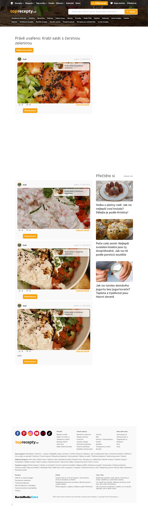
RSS (97, 437)
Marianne (120, 442)
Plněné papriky (33, 465)
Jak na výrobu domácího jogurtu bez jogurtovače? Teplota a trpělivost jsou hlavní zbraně (113, 291)
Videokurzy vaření (63, 439)
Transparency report (103, 447)
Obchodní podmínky (84, 444)
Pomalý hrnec (77, 459)
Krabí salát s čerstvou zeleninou (74, 67)
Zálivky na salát (84, 456)
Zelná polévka (73, 456)
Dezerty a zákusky (82, 454)
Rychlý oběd (118, 467)
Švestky (78, 18)
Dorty (90, 462)
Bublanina (128, 467)
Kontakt (98, 449)
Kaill (24, 59)
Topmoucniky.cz (122, 437)
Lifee (118, 447)
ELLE (118, 444)
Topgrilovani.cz (122, 439)
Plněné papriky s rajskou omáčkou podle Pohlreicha (74, 487)
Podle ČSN (88, 18)
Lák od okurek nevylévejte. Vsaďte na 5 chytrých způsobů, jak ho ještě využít (113, 487)
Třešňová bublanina (98, 456)
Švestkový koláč (21, 470)
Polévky (50, 18)
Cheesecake (107, 465)
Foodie (98, 442)
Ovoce (96, 462)
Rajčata (14, 22)
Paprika (97, 18)
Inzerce (98, 434)
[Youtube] (36, 433)
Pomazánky (30, 454)
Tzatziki (123, 456)
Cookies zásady (82, 442)
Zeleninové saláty (67, 462)
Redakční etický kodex (85, 449)
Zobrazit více (128, 176)
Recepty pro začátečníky (86, 22)
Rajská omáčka (82, 465)
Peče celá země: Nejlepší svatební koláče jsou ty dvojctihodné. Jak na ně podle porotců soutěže (112, 249)
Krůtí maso (32, 459)
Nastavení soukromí (84, 434)
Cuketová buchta (88, 467)
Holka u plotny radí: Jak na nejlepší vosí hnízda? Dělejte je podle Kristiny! (114, 208)
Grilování (105, 18)
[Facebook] (17, 433)
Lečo (97, 467)
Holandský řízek (46, 467)
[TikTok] (49, 433)
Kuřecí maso (60, 18)
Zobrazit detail (82, 104)
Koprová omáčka (33, 467)
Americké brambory (117, 454)
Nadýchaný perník (106, 467)
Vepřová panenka (113, 456)
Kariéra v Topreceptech (104, 439)
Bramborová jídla (65, 459)
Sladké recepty (30, 462)
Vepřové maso (52, 459)
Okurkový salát (20, 467)
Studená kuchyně (81, 462)
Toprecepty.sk (122, 434)
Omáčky (32, 18)
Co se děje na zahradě (23, 456)
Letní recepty (116, 18)
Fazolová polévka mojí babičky (26, 488)
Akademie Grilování (18, 18)
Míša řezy (56, 467)
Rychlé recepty (41, 22)
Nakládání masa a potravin (59, 454)
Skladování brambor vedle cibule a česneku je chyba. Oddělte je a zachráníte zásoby (112, 479)
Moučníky (41, 18)
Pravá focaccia (45, 456)
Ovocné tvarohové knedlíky (65, 465)
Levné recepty (103, 22)
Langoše (77, 467)
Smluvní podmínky (83, 447)
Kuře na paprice (67, 467)
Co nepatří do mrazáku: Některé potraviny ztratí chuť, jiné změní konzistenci (113, 483)
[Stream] (43, 433)
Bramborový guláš (94, 465)
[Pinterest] (24, 433)
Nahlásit (99, 444)
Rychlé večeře (55, 22)
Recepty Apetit (62, 442)
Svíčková (36, 456)
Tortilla (72, 454)
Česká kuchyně (68, 22)
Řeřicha (127, 454)
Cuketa (126, 18)
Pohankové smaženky (23, 480)
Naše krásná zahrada (64, 447)
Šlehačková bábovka (59, 456)
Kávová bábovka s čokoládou (25, 485)
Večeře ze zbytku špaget (24, 478)
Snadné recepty (120, 459)
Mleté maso (42, 459)
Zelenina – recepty (41, 454)
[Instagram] (30, 433)
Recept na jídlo (62, 434)
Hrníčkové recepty (27, 22)
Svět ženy (60, 444)
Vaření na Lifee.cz (63, 437)
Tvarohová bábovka (22, 483)
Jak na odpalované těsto (99, 454)
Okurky (70, 18)
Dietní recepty (42, 462)
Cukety (17, 490)
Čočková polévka (119, 465)
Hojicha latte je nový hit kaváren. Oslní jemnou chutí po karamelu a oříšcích (72, 479)
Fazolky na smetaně (47, 465)
